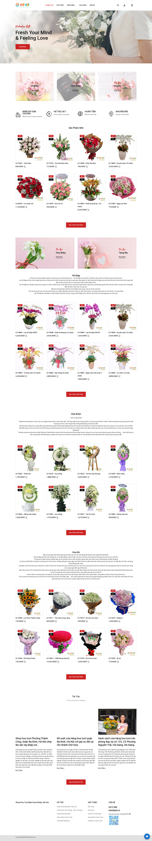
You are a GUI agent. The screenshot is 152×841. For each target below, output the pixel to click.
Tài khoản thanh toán (95, 820)
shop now (22, 49)
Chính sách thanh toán (64, 817)
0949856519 (114, 810)
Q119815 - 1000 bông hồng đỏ (58, 658)
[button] (124, 5)
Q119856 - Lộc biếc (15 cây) (119, 373)
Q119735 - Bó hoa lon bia (87, 658)
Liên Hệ (92, 5)
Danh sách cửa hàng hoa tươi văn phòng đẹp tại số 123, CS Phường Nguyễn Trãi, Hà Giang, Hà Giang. (116, 741)
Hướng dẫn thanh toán (95, 817)
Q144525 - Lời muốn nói (24, 204)
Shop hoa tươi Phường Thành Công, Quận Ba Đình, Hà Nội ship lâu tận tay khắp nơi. (34, 741)
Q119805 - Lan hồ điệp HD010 (89, 332)
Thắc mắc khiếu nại (63, 820)
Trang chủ (49, 5)
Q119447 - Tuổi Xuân (23, 163)
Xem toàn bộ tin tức (76, 782)
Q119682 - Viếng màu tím (118, 514)
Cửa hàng (82, 5)
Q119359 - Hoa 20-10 (55, 204)
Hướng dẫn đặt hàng (63, 813)
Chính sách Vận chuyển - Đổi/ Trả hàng (69, 810)
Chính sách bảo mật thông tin (67, 806)
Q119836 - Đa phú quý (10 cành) (121, 163)
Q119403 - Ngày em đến (118, 204)
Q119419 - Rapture (116, 618)
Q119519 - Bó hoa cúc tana (88, 618)
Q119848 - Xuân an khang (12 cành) (60, 332)
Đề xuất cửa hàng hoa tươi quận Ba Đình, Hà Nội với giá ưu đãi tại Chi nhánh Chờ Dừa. (75, 741)
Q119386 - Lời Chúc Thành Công (28, 618)
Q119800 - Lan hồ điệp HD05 (26, 332)
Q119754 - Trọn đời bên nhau (57, 163)
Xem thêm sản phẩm (76, 394)
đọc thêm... (19, 770)
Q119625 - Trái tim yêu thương (89, 474)
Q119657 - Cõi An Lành (86, 514)
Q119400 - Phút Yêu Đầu (87, 163)
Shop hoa (91, 810)
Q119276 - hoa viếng (54, 474)
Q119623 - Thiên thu (23, 474)
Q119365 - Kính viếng (117, 474)
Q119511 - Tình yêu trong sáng (58, 618)
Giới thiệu (60, 5)
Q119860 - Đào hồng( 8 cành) (58, 373)
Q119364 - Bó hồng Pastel (25, 658)
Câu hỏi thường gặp (94, 813)
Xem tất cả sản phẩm (76, 225)
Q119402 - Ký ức (115, 658)
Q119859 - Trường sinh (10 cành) (28, 373)
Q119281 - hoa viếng (54, 514)
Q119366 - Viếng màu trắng (26, 514)
